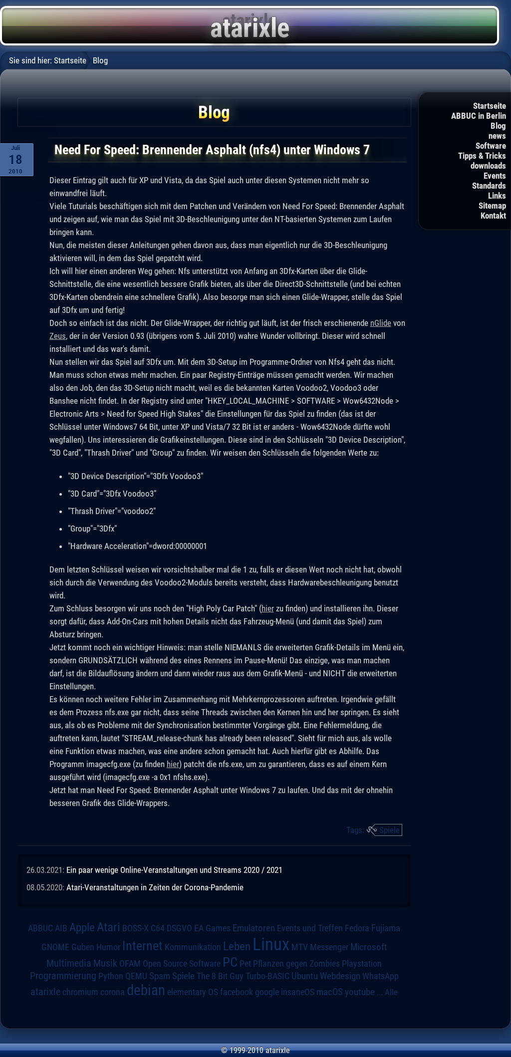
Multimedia (68, 963)
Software (491, 146)
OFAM (130, 964)
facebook (236, 992)
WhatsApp (380, 976)
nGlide (380, 323)
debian (146, 990)
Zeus (57, 336)
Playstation (362, 964)
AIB (61, 928)
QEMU (136, 976)
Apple (82, 927)
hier (267, 608)
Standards (489, 186)
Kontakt (493, 216)
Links (497, 196)
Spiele (389, 830)
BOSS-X (135, 928)
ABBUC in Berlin (478, 116)
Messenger (329, 947)
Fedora (357, 928)
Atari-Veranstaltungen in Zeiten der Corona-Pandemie (155, 887)
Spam (159, 976)
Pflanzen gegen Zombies (296, 964)
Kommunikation (193, 947)
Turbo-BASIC (267, 976)
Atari (108, 926)
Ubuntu (304, 976)
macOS (329, 992)
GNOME (55, 947)
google (267, 992)
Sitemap (492, 206)
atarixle (45, 992)
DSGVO (179, 928)
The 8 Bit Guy (220, 976)
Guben (82, 947)
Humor (108, 947)
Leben (237, 946)
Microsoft (368, 947)
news (497, 136)
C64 (158, 928)
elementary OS (192, 992)
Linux (271, 944)
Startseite (489, 106)
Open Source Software (182, 964)
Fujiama (385, 928)
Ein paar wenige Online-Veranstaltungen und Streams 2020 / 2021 (174, 870)
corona (112, 992)
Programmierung (63, 976)
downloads (488, 166)
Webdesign (340, 976)
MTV (299, 947)
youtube (360, 992)
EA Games (212, 928)
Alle (391, 992)
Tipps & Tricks (482, 156)
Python (110, 976)
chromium (80, 992)
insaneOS (297, 992)
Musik (105, 963)
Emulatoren (254, 928)
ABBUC (40, 928)
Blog (498, 126)
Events (495, 176)
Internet (142, 945)
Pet (245, 964)
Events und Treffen (310, 928)
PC (230, 962)
